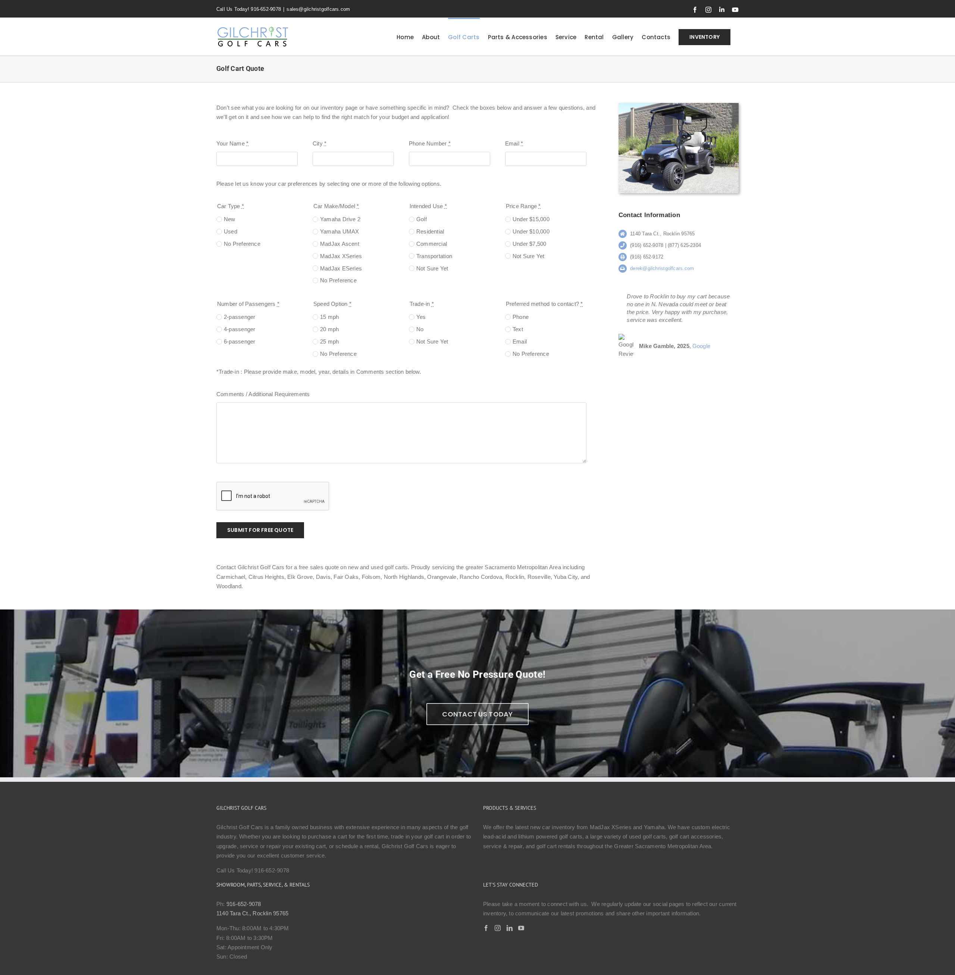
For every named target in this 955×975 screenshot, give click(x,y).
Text (518, 329)
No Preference (242, 244)
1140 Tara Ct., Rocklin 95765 (252, 913)
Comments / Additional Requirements (263, 394)
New (229, 219)
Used (230, 231)
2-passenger (239, 317)
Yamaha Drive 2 (340, 219)
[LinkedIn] (510, 928)
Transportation (434, 256)
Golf (421, 219)
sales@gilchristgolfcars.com (318, 9)
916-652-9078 (243, 904)
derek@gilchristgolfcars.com (662, 268)
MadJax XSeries (341, 256)
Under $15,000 (531, 219)
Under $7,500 (530, 244)
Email (514, 143)
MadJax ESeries (341, 268)
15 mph (329, 317)
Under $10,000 (531, 231)
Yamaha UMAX (339, 231)
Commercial (431, 244)
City (319, 143)
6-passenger (239, 341)
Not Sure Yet (432, 268)
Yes (421, 317)
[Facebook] (486, 928)
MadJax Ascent (339, 244)
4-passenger (239, 329)
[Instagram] (498, 928)
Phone (521, 317)
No (419, 329)
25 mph (329, 341)
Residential (430, 231)
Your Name (232, 143)
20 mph (329, 329)
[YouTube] (521, 928)
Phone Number (430, 143)
